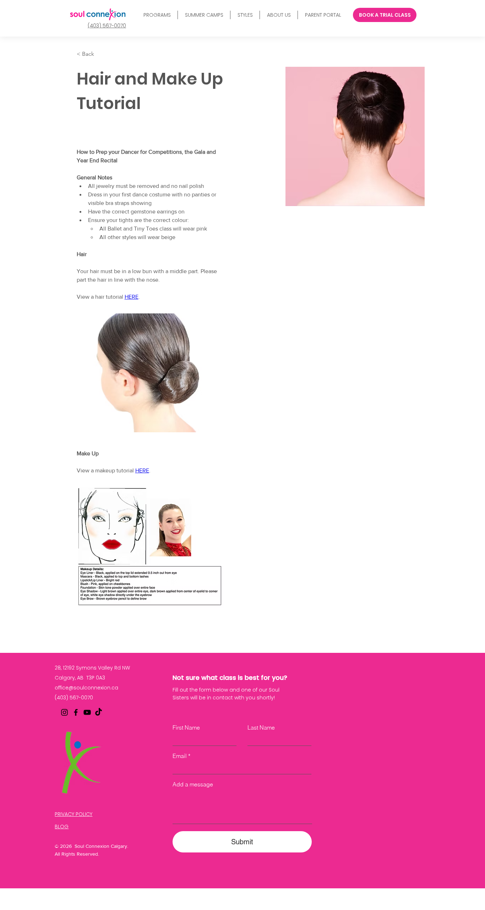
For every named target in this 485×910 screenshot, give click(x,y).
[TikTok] (98, 712)
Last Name (261, 727)
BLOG (62, 826)
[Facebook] (75, 712)
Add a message (193, 784)
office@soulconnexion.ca (86, 687)
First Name (186, 727)
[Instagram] (64, 712)
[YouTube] (87, 712)
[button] (157, 15)
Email (180, 756)
